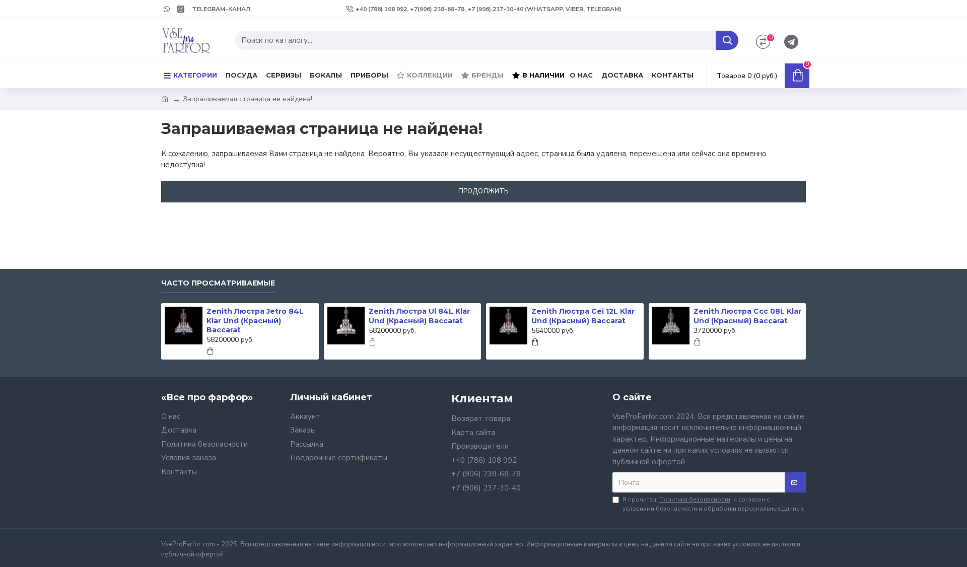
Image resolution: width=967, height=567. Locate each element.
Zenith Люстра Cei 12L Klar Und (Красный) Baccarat (583, 316)
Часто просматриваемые (218, 283)
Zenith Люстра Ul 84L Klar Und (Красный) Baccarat (419, 316)
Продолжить (483, 191)
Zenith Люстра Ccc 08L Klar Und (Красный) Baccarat (747, 316)
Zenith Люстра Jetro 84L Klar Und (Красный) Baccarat (255, 320)
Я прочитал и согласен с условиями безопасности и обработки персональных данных (713, 504)
